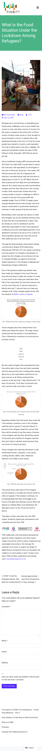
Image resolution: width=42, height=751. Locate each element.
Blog (21, 115)
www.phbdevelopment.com (15, 559)
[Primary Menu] (38, 7)
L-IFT (30, 115)
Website (5, 663)
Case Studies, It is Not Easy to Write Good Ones (20, 718)
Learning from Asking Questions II (14, 732)
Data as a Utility (7, 722)
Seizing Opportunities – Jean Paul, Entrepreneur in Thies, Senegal (30, 579)
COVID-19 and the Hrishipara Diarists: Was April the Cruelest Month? (11, 579)
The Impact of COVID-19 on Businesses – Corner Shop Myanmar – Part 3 (20, 711)
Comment (6, 607)
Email (4, 652)
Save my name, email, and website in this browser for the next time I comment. (20, 678)
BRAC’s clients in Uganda (23, 294)
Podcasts (5, 727)
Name (5, 641)
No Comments (9, 115)
